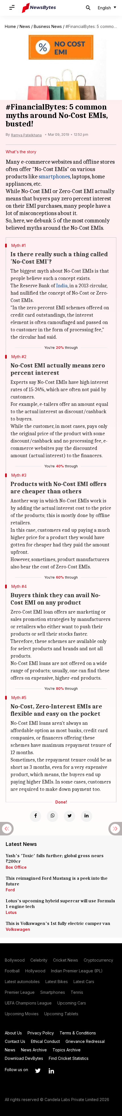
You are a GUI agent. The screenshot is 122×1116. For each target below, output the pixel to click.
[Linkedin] (86, 816)
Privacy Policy (41, 1032)
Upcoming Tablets (61, 1013)
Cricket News (65, 960)
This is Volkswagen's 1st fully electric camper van (58, 923)
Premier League (20, 992)
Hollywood (35, 970)
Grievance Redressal (85, 1041)
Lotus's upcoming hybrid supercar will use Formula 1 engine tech (60, 903)
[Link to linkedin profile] (51, 1071)
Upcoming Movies (22, 1013)
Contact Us (15, 1041)
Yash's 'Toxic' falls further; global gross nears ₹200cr (55, 858)
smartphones (54, 176)
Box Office (16, 867)
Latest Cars (83, 981)
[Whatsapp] (52, 816)
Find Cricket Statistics (69, 1058)
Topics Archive (66, 1049)
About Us (13, 1032)
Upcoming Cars (71, 1003)
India (62, 286)
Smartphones (52, 992)
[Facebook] (35, 816)
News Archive (34, 1049)
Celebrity (38, 960)
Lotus (11, 912)
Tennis (77, 992)
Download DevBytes (24, 1058)
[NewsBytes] (39, 8)
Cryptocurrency (98, 960)
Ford (10, 889)
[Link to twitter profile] (38, 1071)
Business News (48, 26)
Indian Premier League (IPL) (77, 970)
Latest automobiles (22, 981)
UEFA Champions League (28, 1003)
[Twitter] (69, 816)
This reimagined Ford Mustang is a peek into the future (57, 881)
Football (12, 970)
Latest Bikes (56, 981)
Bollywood (15, 960)
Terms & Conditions (78, 1032)
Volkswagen (18, 929)
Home (10, 26)
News (25, 26)
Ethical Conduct (45, 1041)
